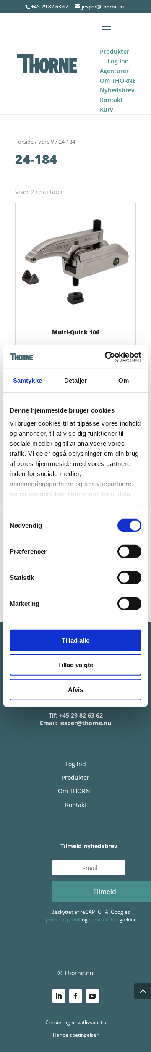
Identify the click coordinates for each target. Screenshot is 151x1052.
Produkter (75, 777)
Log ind (75, 764)
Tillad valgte (75, 664)
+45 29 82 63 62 (49, 6)
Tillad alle (75, 640)
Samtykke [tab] (27, 380)
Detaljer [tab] (75, 380)
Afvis (75, 689)
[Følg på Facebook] (75, 996)
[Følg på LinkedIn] (58, 996)
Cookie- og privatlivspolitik (75, 1022)
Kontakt (75, 805)
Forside (24, 141)
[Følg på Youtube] (92, 996)
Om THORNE (76, 791)
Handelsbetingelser (76, 1035)
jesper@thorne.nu (85, 723)
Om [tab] (123, 380)
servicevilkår (103, 919)
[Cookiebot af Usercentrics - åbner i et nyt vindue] (106, 357)
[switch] (129, 551)
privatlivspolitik (63, 919)
